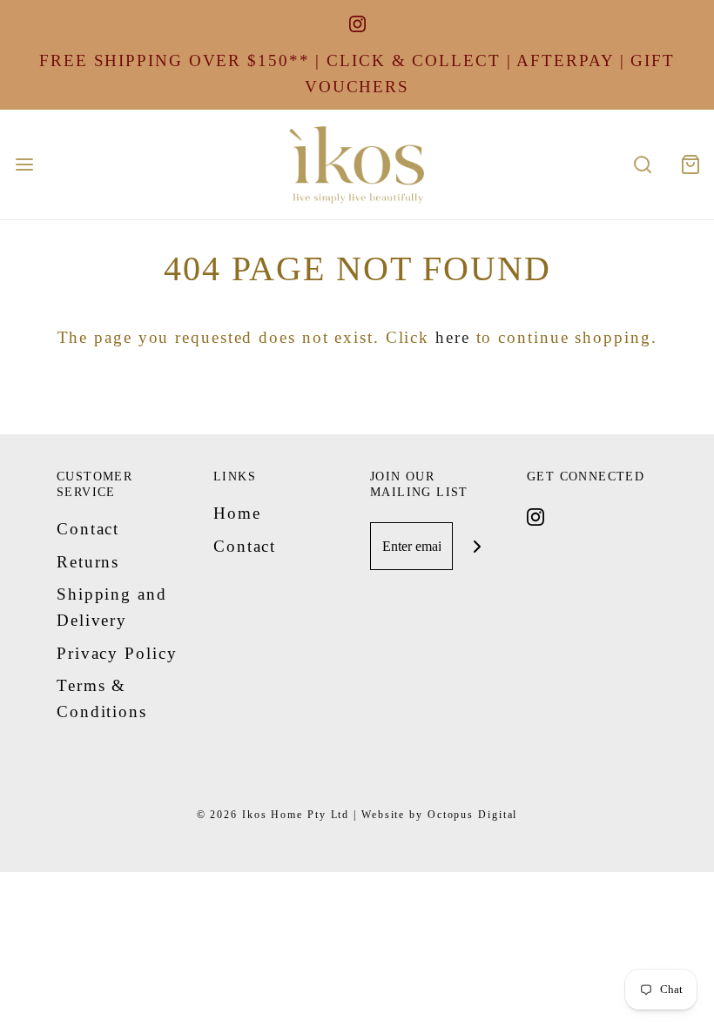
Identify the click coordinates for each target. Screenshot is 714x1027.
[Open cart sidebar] (690, 164)
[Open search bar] (642, 164)
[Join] (477, 546)
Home (237, 513)
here (452, 337)
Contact (88, 529)
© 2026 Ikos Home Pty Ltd (273, 815)
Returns (88, 562)
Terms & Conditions (102, 698)
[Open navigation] (24, 164)
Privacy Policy (117, 653)
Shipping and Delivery (112, 607)
